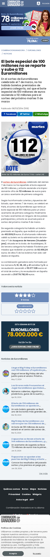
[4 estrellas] (29, 311)
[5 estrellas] (33, 311)
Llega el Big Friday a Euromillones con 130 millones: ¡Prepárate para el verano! (29, 370)
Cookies (26, 494)
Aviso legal (22, 499)
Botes (25, 489)
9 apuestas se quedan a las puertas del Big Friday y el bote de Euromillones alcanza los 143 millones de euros (29, 460)
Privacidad (14, 494)
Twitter (26, 114)
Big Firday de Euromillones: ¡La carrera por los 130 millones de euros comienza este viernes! (27, 423)
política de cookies (35, 547)
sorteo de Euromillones (14, 182)
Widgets (37, 494)
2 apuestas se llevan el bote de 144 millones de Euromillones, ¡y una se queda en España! (28, 441)
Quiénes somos (11, 489)
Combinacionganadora (13, 50)
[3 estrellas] (25, 311)
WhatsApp (42, 114)
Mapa (33, 489)
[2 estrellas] (21, 311)
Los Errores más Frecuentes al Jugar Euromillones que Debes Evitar (27, 388)
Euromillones (34, 50)
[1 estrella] (17, 311)
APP (32, 499)
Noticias (8, 53)
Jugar (45, 40)
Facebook (10, 114)
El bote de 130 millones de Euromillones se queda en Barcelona (25, 406)
